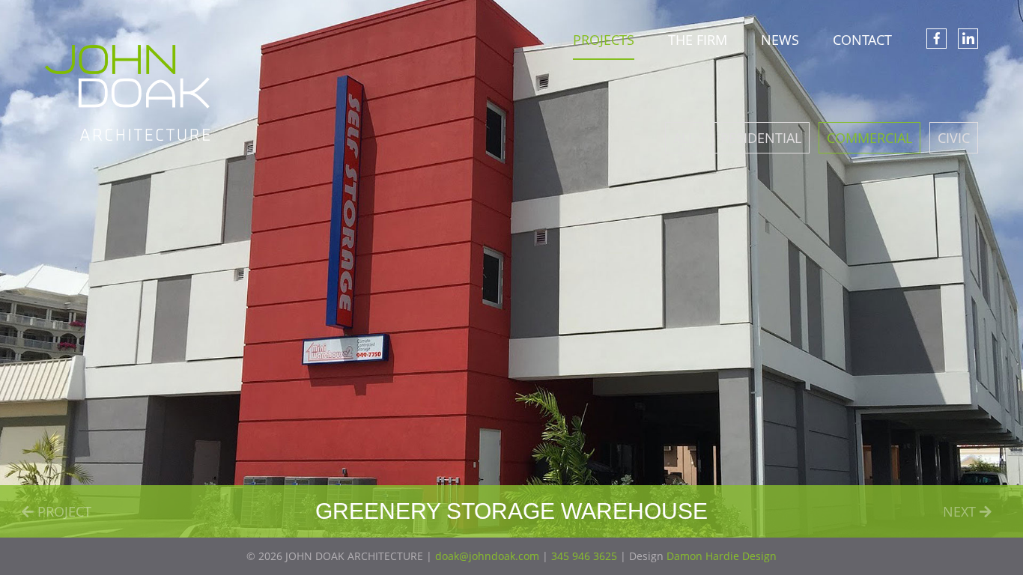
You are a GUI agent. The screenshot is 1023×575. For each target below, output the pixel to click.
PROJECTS (603, 40)
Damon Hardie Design (722, 556)
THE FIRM (697, 40)
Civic (954, 138)
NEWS (780, 40)
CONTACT (862, 40)
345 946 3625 (584, 556)
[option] (511, 269)
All (684, 138)
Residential (760, 138)
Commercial (869, 138)
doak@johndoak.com (487, 556)
